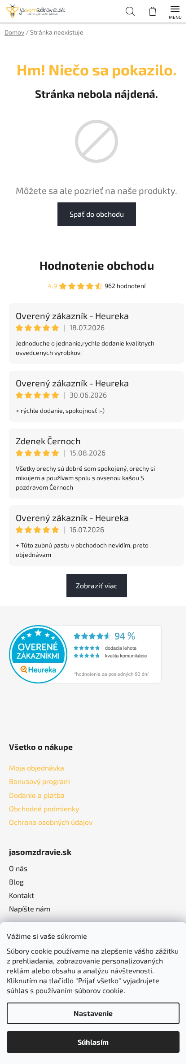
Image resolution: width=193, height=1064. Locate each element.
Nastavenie (93, 1013)
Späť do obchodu (97, 214)
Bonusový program (39, 781)
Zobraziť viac (97, 585)
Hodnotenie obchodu (96, 265)
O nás (18, 868)
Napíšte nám (29, 908)
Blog (16, 881)
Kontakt (21, 895)
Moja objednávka (36, 767)
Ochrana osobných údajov (50, 822)
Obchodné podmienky (44, 808)
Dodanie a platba (37, 795)
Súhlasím (93, 1042)
